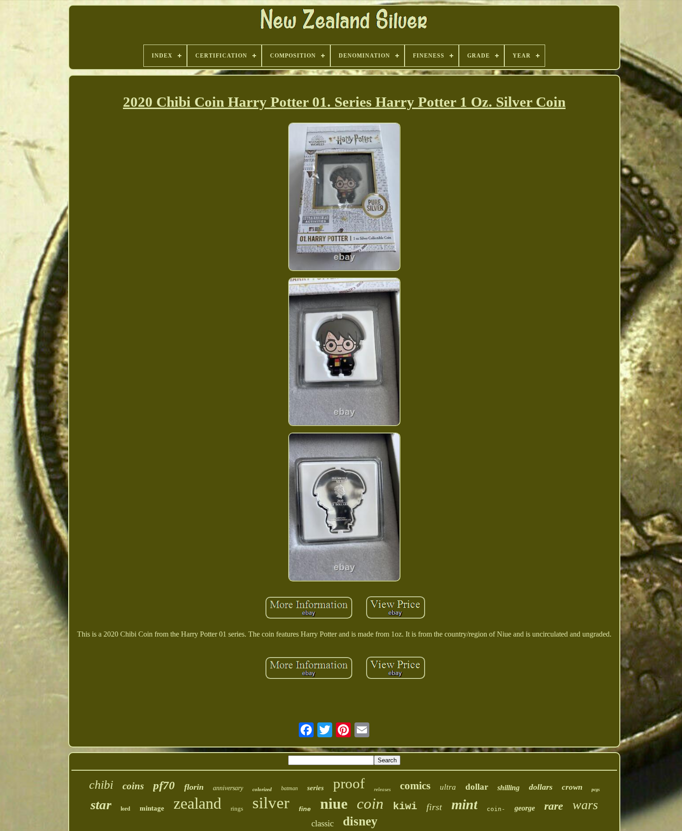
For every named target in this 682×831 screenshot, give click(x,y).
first (434, 807)
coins (133, 786)
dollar (476, 787)
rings (237, 808)
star (100, 804)
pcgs (596, 789)
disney (360, 821)
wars (585, 805)
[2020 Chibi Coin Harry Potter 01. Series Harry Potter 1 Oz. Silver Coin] (344, 197)
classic (322, 823)
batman (289, 788)
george (525, 808)
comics (415, 786)
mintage (152, 808)
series (315, 788)
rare (553, 806)
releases (382, 789)
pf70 (164, 785)
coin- (496, 808)
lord (125, 808)
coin (370, 803)
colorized (262, 789)
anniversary (228, 788)
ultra (448, 787)
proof (349, 783)
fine (305, 808)
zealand (197, 803)
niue (333, 803)
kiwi (405, 806)
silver (271, 803)
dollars (541, 787)
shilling (508, 788)
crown (572, 787)
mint (464, 804)
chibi (101, 785)
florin (194, 787)
